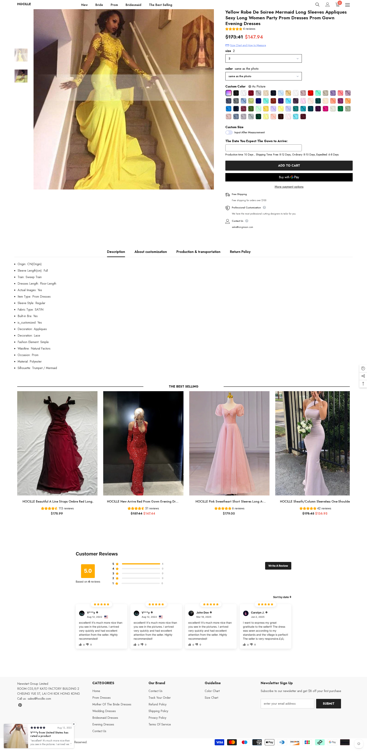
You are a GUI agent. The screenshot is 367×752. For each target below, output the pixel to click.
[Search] (317, 4)
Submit (329, 703)
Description (116, 251)
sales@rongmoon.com (242, 227)
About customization (151, 251)
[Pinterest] (20, 705)
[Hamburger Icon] (347, 5)
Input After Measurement (249, 132)
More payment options (289, 187)
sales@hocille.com (39, 698)
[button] (240, 29)
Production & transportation (198, 251)
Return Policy (240, 251)
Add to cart (289, 165)
